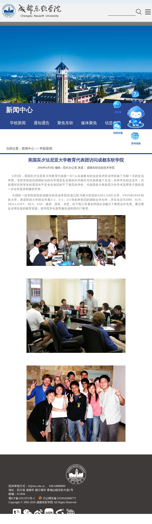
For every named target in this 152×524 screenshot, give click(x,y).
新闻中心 (28, 148)
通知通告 (41, 123)
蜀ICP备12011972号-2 (22, 498)
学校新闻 (18, 123)
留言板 (118, 105)
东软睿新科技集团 (37, 521)
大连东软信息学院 (61, 521)
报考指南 (136, 136)
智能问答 (136, 95)
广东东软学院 (83, 521)
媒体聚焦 (89, 123)
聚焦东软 (65, 123)
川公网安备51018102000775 (59, 498)
